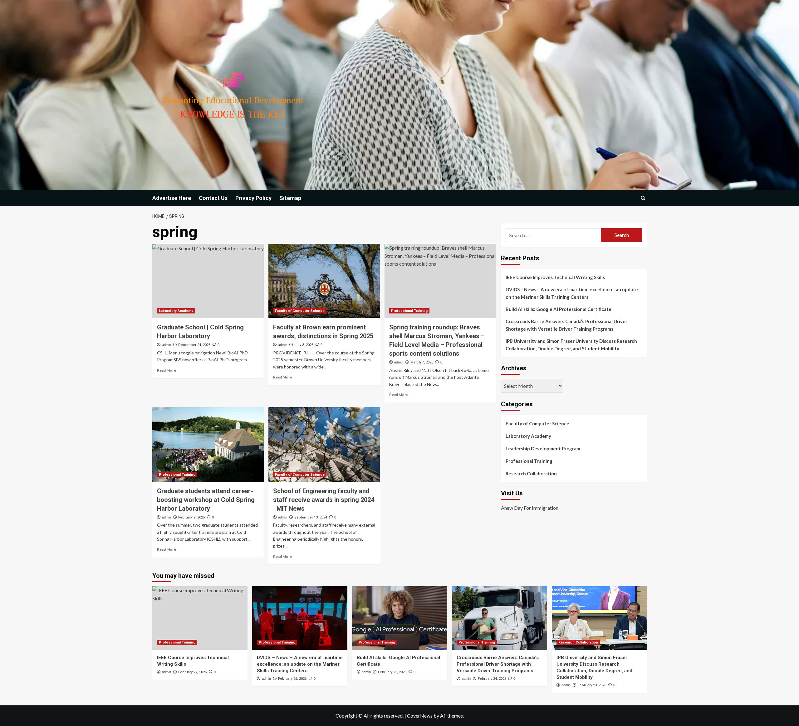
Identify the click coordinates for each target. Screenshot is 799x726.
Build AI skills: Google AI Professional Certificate (558, 309)
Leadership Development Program (543, 448)
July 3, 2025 (303, 345)
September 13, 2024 (310, 517)
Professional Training (409, 311)
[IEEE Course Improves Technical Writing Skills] (200, 618)
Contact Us (213, 198)
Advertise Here (171, 198)
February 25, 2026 (392, 672)
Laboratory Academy (176, 311)
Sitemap (290, 198)
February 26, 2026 (292, 679)
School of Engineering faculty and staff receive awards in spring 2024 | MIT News (323, 499)
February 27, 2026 (192, 672)
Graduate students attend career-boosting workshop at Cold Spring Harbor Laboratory (206, 499)
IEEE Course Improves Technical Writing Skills (555, 277)
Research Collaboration (531, 473)
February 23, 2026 (592, 685)
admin (166, 345)
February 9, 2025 (191, 517)
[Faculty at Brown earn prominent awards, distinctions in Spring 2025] (324, 281)
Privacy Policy (253, 198)
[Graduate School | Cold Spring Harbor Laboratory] (208, 281)
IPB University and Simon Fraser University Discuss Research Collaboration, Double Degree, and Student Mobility (571, 344)
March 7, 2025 (421, 362)
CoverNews (420, 715)
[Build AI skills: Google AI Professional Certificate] (399, 618)
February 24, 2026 (492, 679)
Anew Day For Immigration (529, 508)
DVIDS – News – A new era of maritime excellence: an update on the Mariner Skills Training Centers (572, 293)
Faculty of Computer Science (300, 311)
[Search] (643, 198)
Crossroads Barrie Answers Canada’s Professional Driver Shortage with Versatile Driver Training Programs (566, 325)
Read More (166, 370)
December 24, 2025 (194, 345)
